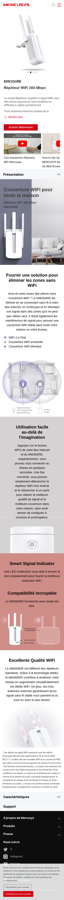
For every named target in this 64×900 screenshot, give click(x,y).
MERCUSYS (16, 4)
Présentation (13, 174)
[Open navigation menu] (59, 5)
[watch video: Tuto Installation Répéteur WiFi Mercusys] (22, 143)
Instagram (16, 856)
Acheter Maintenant (21, 127)
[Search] (53, 5)
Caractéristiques (16, 797)
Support (9, 806)
